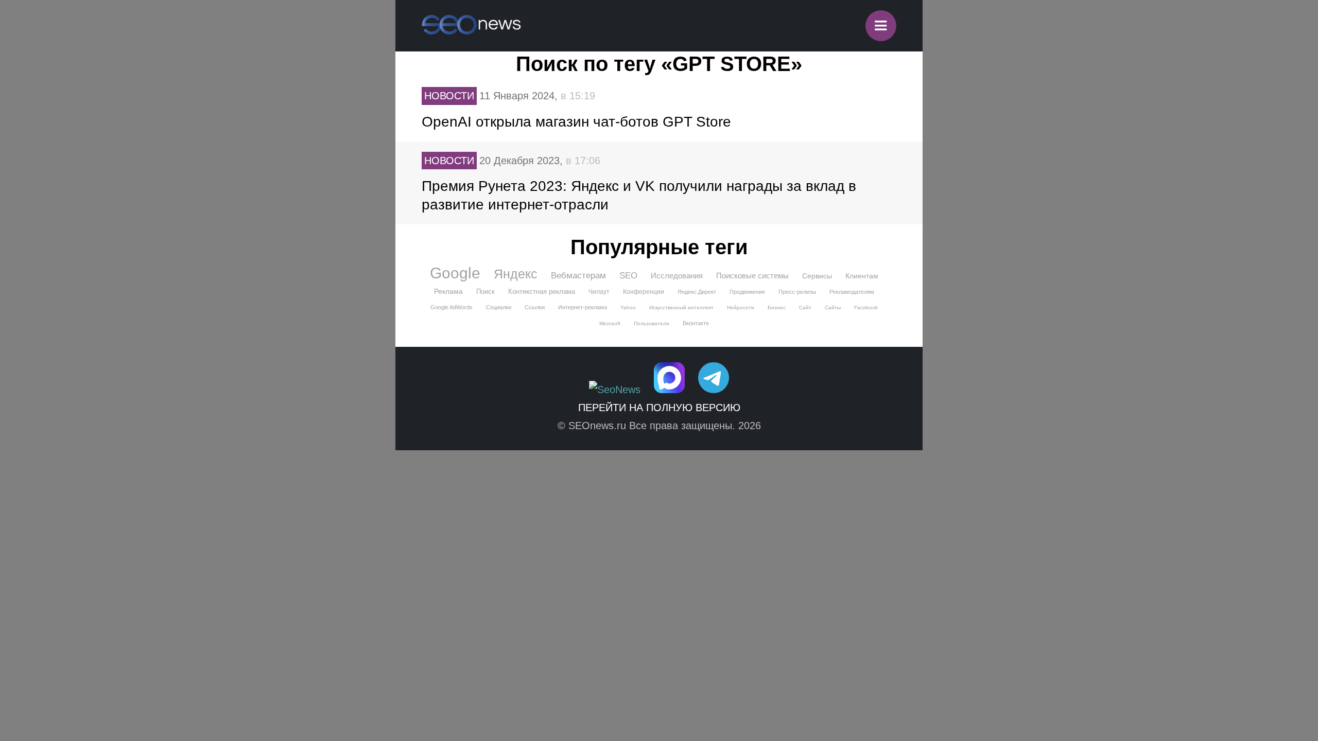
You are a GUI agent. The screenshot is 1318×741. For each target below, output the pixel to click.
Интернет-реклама (582, 307)
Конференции (643, 291)
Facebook (866, 307)
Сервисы (817, 276)
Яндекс (515, 274)
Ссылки (535, 307)
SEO (628, 275)
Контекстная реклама (541, 291)
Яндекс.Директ (697, 292)
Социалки (498, 307)
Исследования (677, 275)
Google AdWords (451, 307)
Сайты (833, 307)
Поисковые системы (752, 275)
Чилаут (599, 291)
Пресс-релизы (797, 292)
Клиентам (861, 276)
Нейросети (740, 307)
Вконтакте (696, 323)
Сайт (805, 307)
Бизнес (777, 307)
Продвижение (747, 292)
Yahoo (628, 307)
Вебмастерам (578, 275)
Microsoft (609, 323)
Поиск (485, 291)
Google (455, 273)
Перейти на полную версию (659, 407)
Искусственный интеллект (681, 307)
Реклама (448, 291)
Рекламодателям (851, 292)
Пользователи (651, 323)
